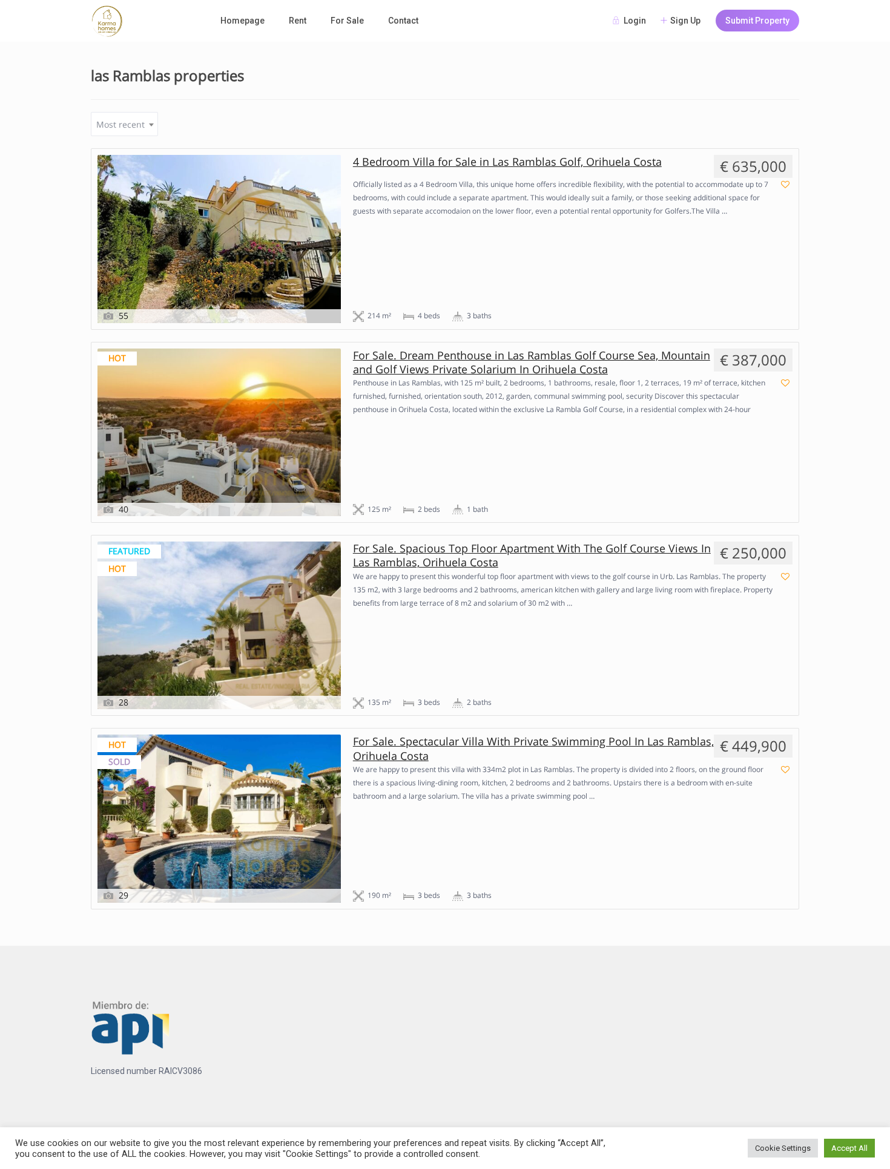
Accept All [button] (849, 1148)
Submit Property (757, 20)
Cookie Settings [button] (783, 1148)
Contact (403, 20)
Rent (297, 20)
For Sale (347, 20)
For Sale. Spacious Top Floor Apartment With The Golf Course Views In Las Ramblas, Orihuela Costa (532, 555)
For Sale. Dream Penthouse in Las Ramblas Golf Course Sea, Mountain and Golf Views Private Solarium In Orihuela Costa (531, 362)
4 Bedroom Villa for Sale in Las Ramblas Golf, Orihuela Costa (507, 162)
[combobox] (124, 124)
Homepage (242, 20)
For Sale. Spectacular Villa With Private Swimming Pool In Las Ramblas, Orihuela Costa (533, 748)
